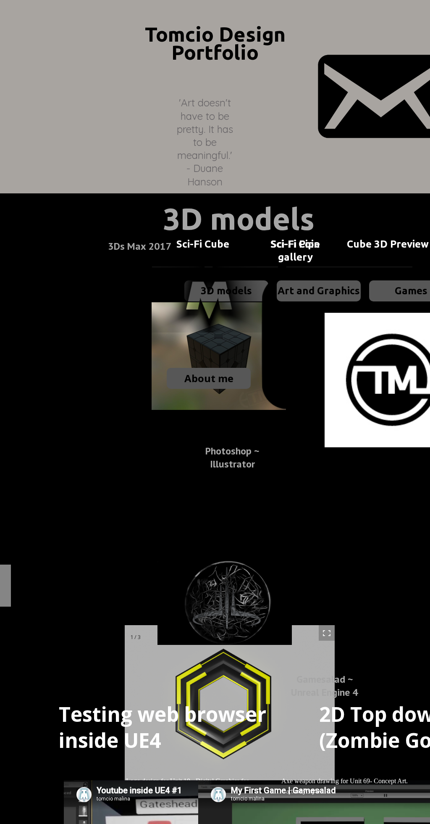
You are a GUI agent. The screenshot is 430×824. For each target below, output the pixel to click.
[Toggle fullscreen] (327, 633)
